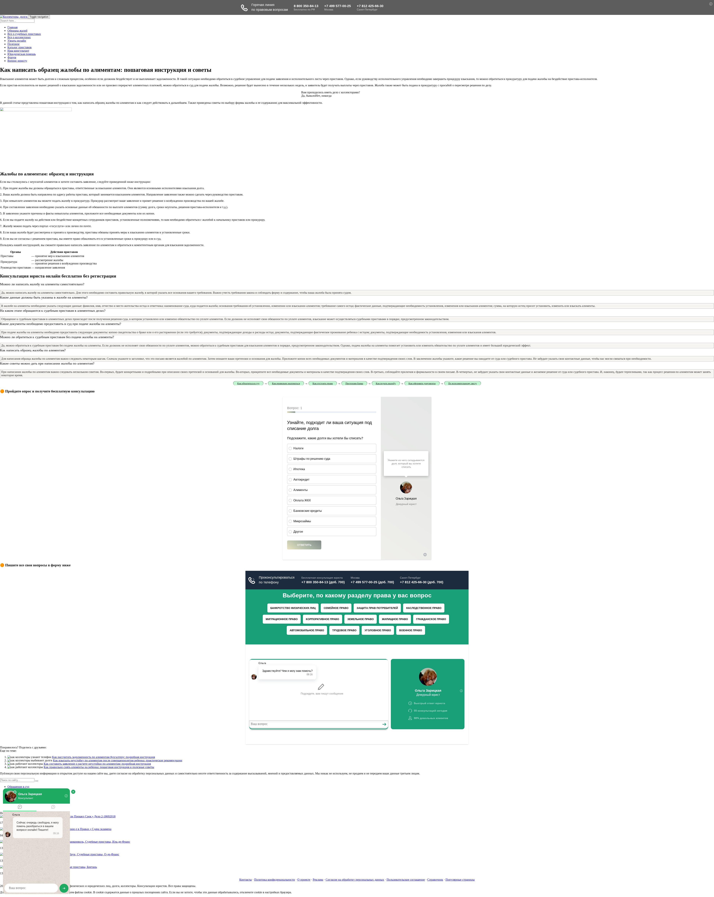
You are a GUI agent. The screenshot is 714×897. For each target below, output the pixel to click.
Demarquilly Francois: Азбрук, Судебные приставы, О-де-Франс (79, 854)
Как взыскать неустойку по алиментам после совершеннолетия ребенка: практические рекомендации (117, 760)
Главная (12, 27)
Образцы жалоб (17, 30)
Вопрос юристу (17, 60)
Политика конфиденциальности (274, 879)
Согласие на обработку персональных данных (355, 879)
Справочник (435, 879)
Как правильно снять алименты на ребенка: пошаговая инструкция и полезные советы (99, 767)
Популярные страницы (460, 879)
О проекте (303, 879)
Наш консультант (18, 50)
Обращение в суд (18, 786)
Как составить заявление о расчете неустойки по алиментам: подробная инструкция (97, 763)
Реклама (318, 879)
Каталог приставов (19, 47)
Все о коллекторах (19, 37)
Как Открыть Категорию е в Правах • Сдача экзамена (77, 829)
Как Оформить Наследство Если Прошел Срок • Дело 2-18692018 (73, 816)
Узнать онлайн (16, 40)
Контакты (245, 879)
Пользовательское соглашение (406, 879)
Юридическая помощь (21, 54)
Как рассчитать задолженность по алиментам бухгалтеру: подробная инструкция (103, 757)
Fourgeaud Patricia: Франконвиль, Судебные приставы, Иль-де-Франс (86, 841)
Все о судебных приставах (24, 34)
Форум (11, 57)
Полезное (13, 44)
